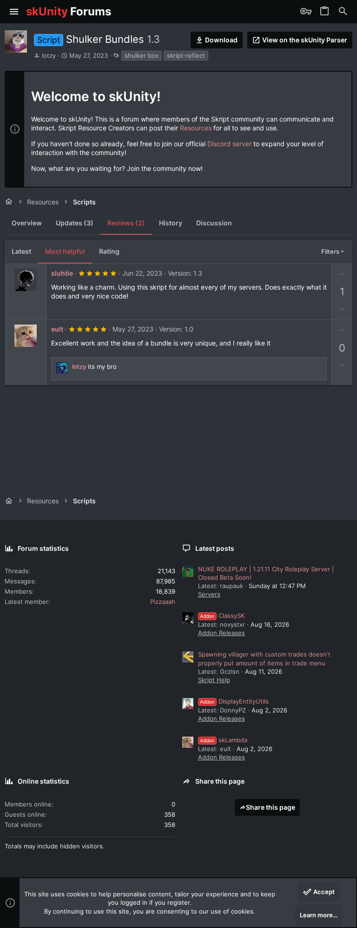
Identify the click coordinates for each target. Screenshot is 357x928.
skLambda (223, 740)
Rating (109, 251)
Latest (21, 251)
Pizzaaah (162, 601)
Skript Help (214, 680)
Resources (196, 128)
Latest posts (214, 548)
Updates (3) (74, 223)
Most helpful (65, 251)
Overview (27, 223)
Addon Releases (221, 633)
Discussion (214, 223)
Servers (209, 594)
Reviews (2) (126, 223)
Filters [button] (330, 251)
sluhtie (62, 273)
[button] (14, 11)
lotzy (49, 55)
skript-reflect (186, 55)
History (170, 223)
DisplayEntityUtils (234, 701)
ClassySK (222, 615)
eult (57, 329)
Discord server (229, 144)
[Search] (343, 11)
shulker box (142, 55)
